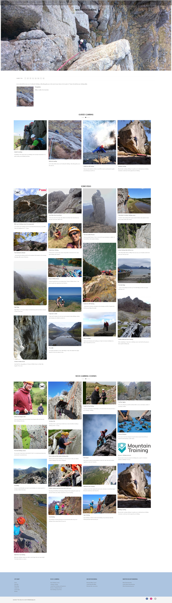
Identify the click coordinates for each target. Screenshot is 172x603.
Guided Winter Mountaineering (129, 584)
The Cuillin (51, 348)
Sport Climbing (87, 515)
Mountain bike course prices (92, 586)
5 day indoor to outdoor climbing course (126, 215)
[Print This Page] (44, 78)
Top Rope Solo (52, 421)
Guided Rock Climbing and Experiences (58, 586)
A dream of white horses (19, 361)
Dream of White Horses (54, 278)
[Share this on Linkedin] (33, 78)
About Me (69, 3)
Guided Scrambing (18, 152)
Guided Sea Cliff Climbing (89, 303)
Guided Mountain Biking (91, 584)
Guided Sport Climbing (54, 250)
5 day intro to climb (53, 313)
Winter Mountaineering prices (128, 586)
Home (13, 3)
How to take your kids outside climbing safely (58, 456)
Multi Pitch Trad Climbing (19, 554)
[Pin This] (30, 78)
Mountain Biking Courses (91, 582)
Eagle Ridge (16, 307)
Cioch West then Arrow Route (55, 215)
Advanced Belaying (122, 434)
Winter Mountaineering (37, 3)
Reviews (15, 591)
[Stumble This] (36, 78)
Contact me (56, 3)
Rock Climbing (27, 3)
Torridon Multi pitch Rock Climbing (125, 339)
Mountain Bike (48, 3)
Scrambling (16, 485)
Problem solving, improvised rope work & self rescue (60, 488)
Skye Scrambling (87, 338)
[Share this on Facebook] (25, 78)
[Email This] (41, 78)
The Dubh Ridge (121, 285)
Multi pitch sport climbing (89, 486)
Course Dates (19, 3)
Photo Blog (63, 3)
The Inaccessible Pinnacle (89, 234)
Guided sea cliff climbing (89, 166)
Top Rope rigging (121, 402)
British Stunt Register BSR (19, 416)
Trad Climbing (52, 517)
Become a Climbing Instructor (124, 455)
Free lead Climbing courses (20, 450)
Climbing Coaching (122, 166)
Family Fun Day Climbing (89, 406)
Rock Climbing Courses (55, 582)
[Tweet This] (28, 78)
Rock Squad (86, 457)
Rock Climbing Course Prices (56, 589)
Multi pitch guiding (53, 161)
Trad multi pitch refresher (19, 252)
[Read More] (30, 149)
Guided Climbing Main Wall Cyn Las (125, 250)
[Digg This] (38, 78)
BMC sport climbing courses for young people (24, 224)
